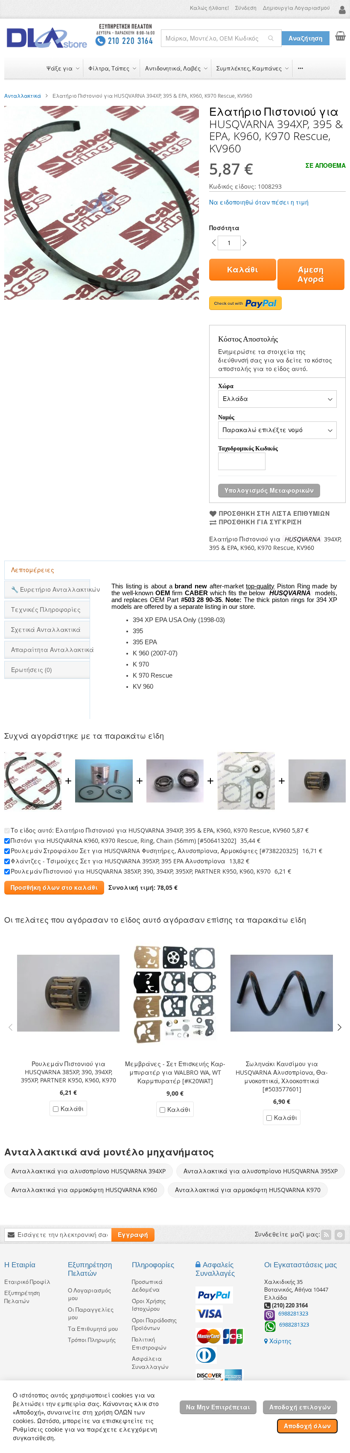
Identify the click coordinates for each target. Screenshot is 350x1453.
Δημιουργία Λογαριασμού (296, 7)
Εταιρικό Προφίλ (27, 1282)
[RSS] (326, 1235)
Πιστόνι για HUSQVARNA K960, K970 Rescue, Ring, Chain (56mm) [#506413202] (123, 840)
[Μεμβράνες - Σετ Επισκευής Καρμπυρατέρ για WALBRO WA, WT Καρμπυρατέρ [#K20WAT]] (175, 933)
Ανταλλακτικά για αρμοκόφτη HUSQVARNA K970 (248, 1190)
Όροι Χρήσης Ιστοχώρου (149, 1305)
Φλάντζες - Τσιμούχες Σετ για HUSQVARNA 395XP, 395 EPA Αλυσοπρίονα (118, 861)
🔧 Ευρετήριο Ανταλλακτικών (50, 589)
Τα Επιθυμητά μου (93, 1329)
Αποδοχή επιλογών (300, 1407)
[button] (341, 10)
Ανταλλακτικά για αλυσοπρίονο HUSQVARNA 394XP (89, 1171)
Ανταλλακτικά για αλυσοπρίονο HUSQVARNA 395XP (261, 1171)
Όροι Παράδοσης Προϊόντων (154, 1324)
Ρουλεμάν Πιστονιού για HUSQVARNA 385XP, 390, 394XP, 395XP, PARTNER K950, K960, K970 (141, 871)
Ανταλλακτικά (22, 95)
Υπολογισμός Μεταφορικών (269, 490)
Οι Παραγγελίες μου (91, 1313)
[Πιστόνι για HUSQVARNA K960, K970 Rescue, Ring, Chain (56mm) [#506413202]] (103, 749)
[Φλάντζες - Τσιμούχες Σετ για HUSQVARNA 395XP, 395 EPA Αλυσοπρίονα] (245, 749)
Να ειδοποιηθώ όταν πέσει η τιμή (259, 202)
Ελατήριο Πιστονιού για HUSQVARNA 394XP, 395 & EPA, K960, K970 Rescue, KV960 (172, 830)
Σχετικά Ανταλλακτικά (46, 630)
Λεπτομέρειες (32, 570)
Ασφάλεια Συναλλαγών (150, 1363)
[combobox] (221, 38)
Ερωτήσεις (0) (31, 670)
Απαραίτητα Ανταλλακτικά (50, 650)
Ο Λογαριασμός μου (89, 1294)
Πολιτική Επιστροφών (149, 1343)
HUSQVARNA (303, 539)
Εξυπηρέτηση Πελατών (22, 1297)
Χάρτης (280, 1341)
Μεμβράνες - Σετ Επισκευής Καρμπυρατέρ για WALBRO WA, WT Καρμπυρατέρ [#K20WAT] (175, 1072)
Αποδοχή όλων (307, 1426)
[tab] (47, 570)
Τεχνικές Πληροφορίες (46, 609)
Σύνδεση (246, 7)
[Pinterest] (340, 1235)
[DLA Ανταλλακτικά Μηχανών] (47, 38)
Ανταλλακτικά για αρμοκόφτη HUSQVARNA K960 (84, 1190)
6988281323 (293, 1313)
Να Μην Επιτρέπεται (218, 1407)
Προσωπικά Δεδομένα (147, 1286)
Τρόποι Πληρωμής (92, 1340)
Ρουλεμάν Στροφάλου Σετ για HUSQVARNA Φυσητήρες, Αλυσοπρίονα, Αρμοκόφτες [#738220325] (154, 851)
